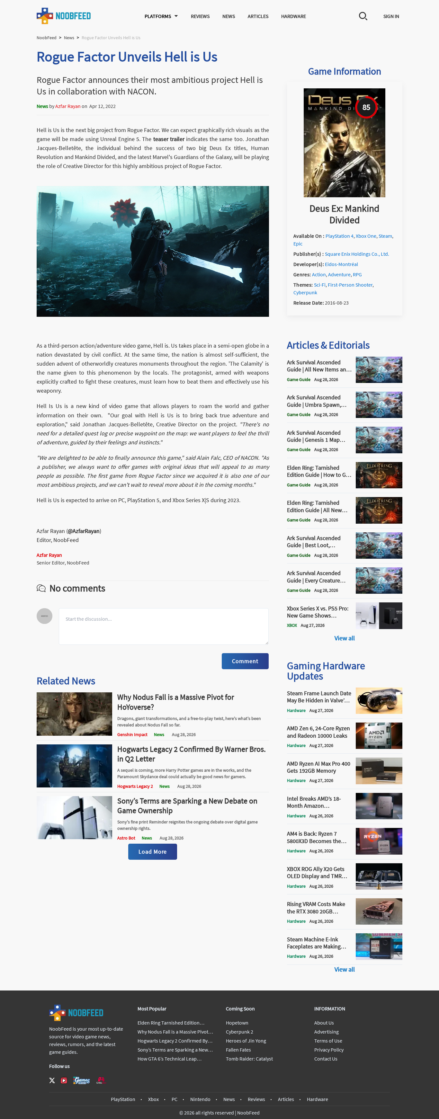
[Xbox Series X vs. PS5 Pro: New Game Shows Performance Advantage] (379, 627)
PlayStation (123, 1099)
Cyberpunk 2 (239, 1031)
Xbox (153, 1099)
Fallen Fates (238, 1049)
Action (319, 274)
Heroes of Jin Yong (246, 1040)
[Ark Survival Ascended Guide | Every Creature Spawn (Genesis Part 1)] (379, 592)
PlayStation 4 (340, 236)
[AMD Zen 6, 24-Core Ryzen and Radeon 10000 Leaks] (379, 747)
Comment (245, 661)
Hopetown (237, 1022)
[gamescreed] (81, 1080)
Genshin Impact (132, 734)
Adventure (339, 274)
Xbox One (366, 236)
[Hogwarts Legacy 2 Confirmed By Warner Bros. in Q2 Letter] (74, 785)
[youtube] (64, 1080)
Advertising (326, 1031)
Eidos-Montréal (341, 264)
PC (174, 1099)
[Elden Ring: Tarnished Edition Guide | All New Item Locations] (379, 522)
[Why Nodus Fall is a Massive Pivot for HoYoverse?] (74, 734)
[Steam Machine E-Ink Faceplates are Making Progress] (379, 958)
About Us (324, 1022)
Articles (258, 16)
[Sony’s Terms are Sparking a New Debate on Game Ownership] (74, 837)
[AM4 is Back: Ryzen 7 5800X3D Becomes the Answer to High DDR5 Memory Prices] (379, 852)
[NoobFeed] (64, 16)
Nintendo (200, 1099)
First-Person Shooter (350, 284)
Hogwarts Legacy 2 (135, 786)
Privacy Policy (329, 1049)
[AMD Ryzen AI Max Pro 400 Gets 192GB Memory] (379, 782)
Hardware (293, 16)
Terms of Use (328, 1040)
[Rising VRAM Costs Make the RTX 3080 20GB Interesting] (379, 922)
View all (345, 638)
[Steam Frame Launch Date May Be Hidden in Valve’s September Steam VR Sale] (379, 712)
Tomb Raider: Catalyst (249, 1058)
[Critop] (101, 1080)
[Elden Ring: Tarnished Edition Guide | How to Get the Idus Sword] (379, 486)
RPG (357, 274)
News (228, 16)
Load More (153, 851)
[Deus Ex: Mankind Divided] (344, 195)
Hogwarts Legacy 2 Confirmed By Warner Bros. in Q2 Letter (191, 754)
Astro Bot (126, 838)
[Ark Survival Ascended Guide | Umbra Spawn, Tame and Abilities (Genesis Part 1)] (379, 416)
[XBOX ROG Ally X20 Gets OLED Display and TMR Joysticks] (379, 887)
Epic (297, 243)
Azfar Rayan (68, 106)
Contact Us (325, 1058)
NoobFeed (47, 37)
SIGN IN (391, 16)
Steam (385, 236)
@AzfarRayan (84, 531)
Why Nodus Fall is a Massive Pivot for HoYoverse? (175, 702)
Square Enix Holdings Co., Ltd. (357, 254)
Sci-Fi (320, 284)
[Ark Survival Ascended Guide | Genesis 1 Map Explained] (379, 451)
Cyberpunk (305, 292)
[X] (52, 1080)
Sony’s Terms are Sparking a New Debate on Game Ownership (187, 805)
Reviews (200, 16)
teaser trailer (168, 139)
